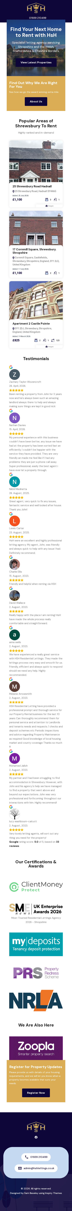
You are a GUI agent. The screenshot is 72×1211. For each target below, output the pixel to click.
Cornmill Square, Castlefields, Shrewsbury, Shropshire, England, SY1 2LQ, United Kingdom (36, 261)
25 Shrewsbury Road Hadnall (32, 186)
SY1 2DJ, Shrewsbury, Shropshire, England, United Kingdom (32, 330)
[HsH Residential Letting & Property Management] (36, 7)
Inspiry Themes (53, 1193)
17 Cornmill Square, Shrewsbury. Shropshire (34, 251)
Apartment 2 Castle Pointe (31, 323)
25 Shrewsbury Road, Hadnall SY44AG (35, 191)
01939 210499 (37, 18)
